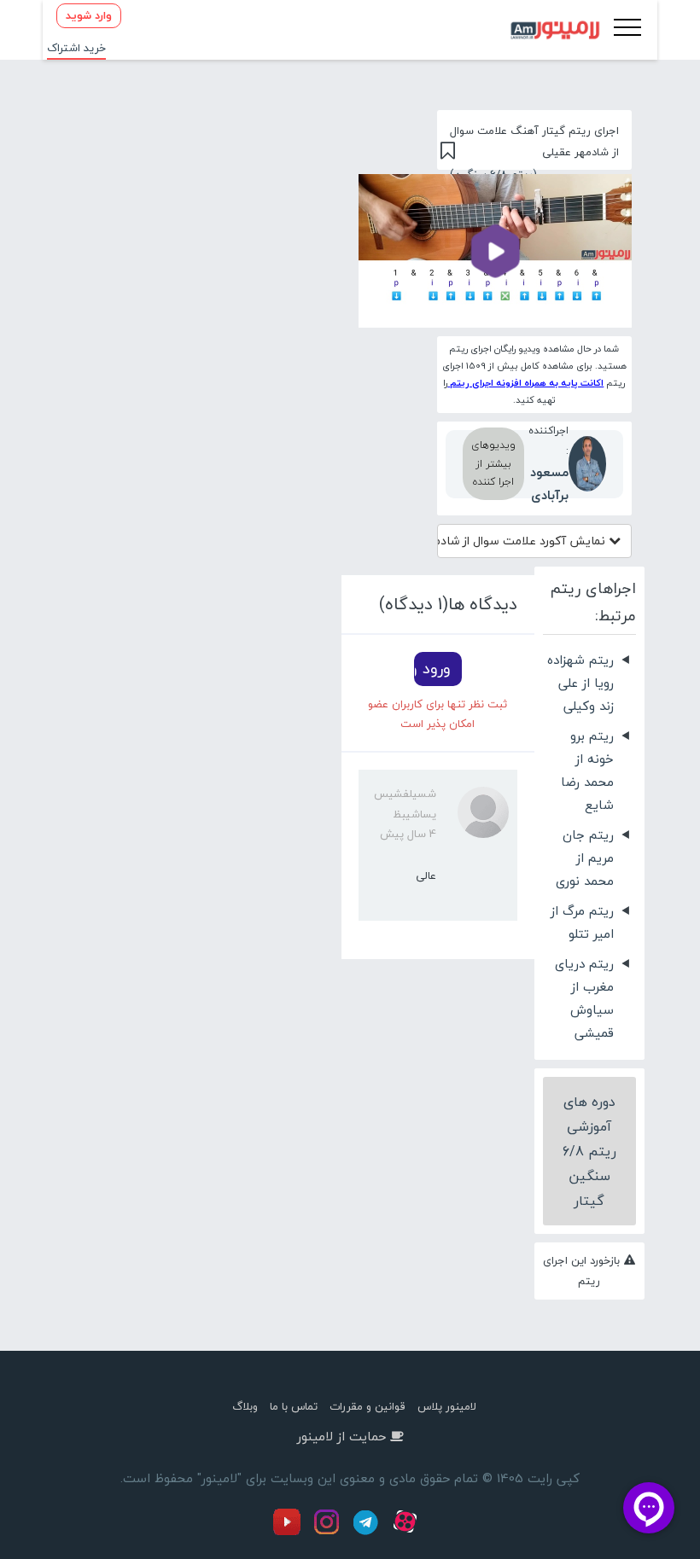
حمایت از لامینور (341, 1436)
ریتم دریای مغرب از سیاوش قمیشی (584, 998)
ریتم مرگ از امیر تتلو (582, 922)
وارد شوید (89, 15)
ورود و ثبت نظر (432, 668)
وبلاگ (245, 1406)
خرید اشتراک (76, 47)
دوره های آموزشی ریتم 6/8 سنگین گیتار (589, 1151)
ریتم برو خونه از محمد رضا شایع (587, 770)
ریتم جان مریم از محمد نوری (585, 857)
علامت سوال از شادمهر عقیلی (523, 540)
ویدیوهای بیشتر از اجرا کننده (493, 463)
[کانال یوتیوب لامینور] (291, 1531)
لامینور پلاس (446, 1406)
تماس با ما (294, 1406)
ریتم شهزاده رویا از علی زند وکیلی (580, 683)
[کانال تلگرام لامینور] (368, 1531)
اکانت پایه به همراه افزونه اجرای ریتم (525, 383)
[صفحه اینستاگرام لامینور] (328, 1531)
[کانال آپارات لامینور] (407, 1531)
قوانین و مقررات (367, 1406)
